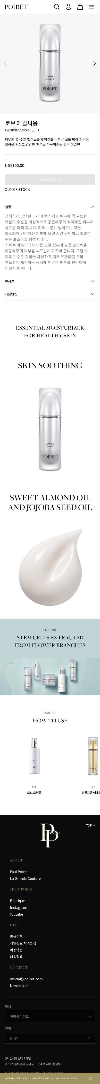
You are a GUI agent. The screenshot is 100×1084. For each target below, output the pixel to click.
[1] (25, 113)
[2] (75, 113)
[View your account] (68, 6)
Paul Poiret (19, 871)
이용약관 (16, 949)
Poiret (16, 7)
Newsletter (19, 985)
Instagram (18, 907)
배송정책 (16, 956)
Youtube (16, 914)
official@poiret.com (26, 978)
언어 (8, 1028)
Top (89, 825)
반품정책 (16, 936)
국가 (8, 1006)
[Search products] (56, 6)
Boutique (17, 900)
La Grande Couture (25, 878)
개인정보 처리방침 (23, 943)
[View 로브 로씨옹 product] (34, 756)
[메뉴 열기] (91, 6)
